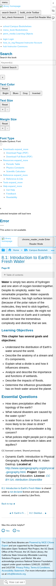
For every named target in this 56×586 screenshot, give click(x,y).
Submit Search (9, 67)
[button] (11, 193)
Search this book (8, 57)
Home (15, 250)
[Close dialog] (2, 225)
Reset (5, 88)
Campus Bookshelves (39, 250)
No (18, 531)
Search (6, 582)
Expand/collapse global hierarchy (5, 250)
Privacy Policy (22, 567)
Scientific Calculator (16, 171)
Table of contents (14, 275)
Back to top (7, 504)
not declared (16, 491)
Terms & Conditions (40, 567)
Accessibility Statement (13, 570)
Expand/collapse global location (52, 249)
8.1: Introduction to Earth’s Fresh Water (21, 488)
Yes (7, 531)
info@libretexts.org (16, 574)
